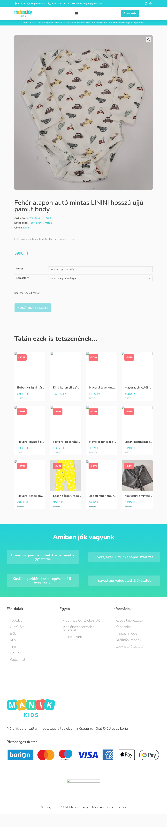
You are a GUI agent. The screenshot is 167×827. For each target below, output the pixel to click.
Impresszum (72, 636)
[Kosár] (117, 13)
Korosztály (22, 278)
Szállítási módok (128, 640)
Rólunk (15, 653)
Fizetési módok (127, 633)
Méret (19, 268)
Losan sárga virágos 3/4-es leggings (77, 496)
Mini (13, 640)
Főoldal (16, 620)
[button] (76, 13)
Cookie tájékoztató (130, 646)
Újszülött (17, 626)
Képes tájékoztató (129, 620)
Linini (39, 223)
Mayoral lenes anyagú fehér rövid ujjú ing (45, 496)
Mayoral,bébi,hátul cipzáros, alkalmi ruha (81, 442)
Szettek (47, 223)
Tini (13, 646)
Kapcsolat (17, 659)
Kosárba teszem (32, 308)
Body (32, 223)
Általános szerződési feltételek (79, 628)
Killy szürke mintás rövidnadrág (146, 496)
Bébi (13, 633)
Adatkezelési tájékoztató (81, 620)
